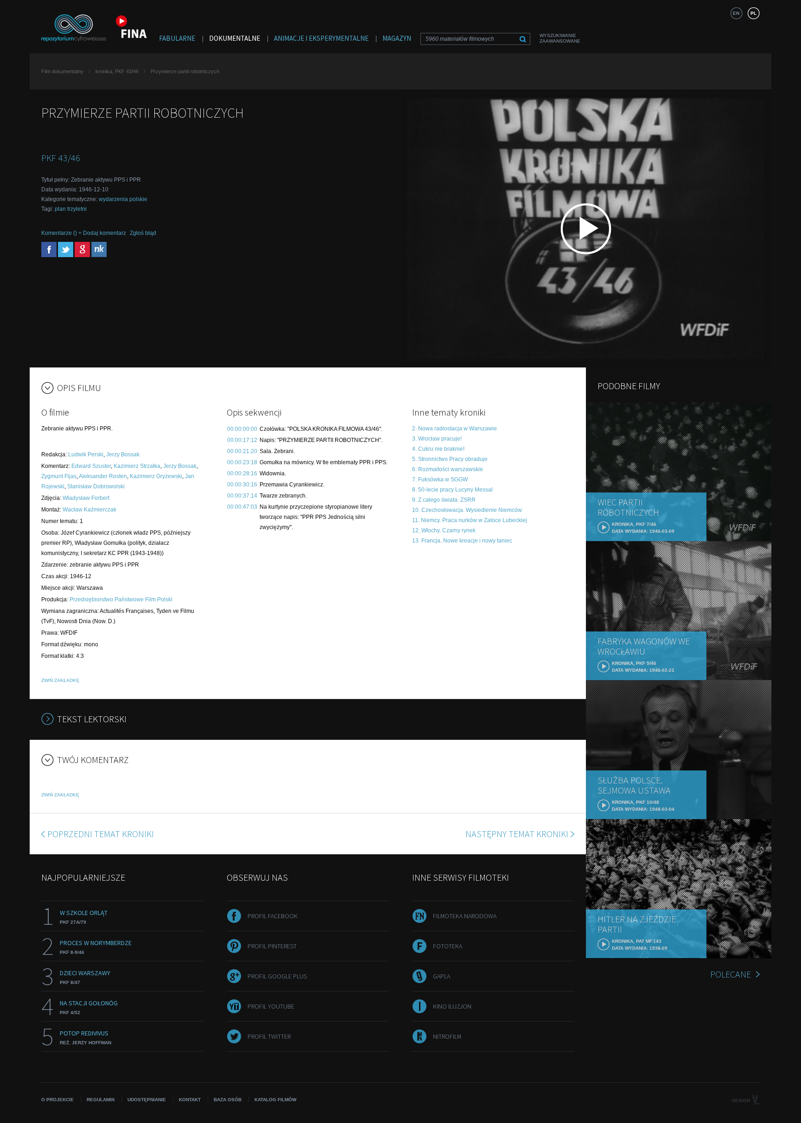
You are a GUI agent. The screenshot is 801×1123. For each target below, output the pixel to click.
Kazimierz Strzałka (137, 466)
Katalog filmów (275, 1099)
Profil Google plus (277, 976)
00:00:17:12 (242, 440)
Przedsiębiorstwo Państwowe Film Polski (121, 599)
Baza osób (228, 1099)
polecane (730, 974)
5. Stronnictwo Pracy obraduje (450, 459)
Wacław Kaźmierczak (89, 509)
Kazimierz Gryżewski (156, 476)
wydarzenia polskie (123, 199)
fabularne (177, 38)
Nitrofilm (447, 1036)
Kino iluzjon (452, 1006)
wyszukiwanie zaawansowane (560, 38)
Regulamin (100, 1099)
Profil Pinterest (272, 946)
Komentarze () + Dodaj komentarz (83, 233)
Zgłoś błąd (143, 233)
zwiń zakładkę (60, 680)
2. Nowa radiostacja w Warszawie (454, 428)
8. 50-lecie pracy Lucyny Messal (452, 489)
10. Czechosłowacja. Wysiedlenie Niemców (467, 510)
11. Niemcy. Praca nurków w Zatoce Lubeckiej (469, 520)
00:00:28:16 (242, 473)
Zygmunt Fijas (58, 476)
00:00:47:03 (242, 507)
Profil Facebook (273, 916)
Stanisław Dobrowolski (96, 486)
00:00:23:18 (242, 462)
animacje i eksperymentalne (321, 38)
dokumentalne (234, 38)
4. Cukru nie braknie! (438, 449)
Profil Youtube (271, 1006)
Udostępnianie (146, 1099)
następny (516, 833)
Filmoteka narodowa (464, 916)
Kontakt (190, 1099)
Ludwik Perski (85, 454)
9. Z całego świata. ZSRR (444, 500)
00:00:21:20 (242, 451)
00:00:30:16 (242, 484)
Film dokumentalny (62, 71)
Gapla (441, 976)
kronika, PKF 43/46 (117, 71)
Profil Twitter (269, 1036)
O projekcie (57, 1099)
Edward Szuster (91, 466)
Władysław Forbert (86, 498)
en (736, 13)
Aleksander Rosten (103, 476)
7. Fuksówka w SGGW (440, 479)
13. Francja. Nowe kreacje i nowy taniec (462, 540)
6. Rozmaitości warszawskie (447, 469)
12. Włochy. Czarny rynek (444, 530)
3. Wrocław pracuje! (437, 438)
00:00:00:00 (242, 429)
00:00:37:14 (242, 495)
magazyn (396, 38)
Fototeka (447, 946)
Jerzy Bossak (123, 454)
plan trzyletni (71, 209)
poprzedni (100, 833)
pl (753, 13)
